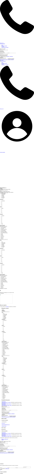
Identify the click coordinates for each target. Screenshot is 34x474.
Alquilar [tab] (1, 188)
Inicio (2, 45)
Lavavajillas (2, 236)
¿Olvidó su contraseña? (11, 59)
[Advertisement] (17, 159)
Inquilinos (1, 214)
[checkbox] (0, 468)
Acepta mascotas (5, 386)
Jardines (2, 235)
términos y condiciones (10, 56)
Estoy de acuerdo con (7, 56)
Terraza (2, 238)
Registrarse (1, 57)
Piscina (4, 396)
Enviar (1, 469)
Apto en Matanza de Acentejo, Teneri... (7, 405)
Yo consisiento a (5, 468)
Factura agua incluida (5, 391)
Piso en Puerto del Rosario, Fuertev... (6, 434)
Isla (0, 191)
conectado (7, 306)
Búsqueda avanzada (4, 63)
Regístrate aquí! (5, 59)
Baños (3, 325)
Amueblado (2, 228)
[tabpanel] (17, 214)
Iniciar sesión (2, 51)
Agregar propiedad (2, 43)
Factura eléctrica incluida (6, 392)
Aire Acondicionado (5, 387)
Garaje (2, 233)
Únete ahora (1, 59)
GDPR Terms (7, 468)
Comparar (1, 473)
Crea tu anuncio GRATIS (5, 47)
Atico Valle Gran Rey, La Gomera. (6, 402)
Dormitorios (1, 199)
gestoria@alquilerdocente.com (6, 424)
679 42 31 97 (1, 108)
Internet (2, 234)
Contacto (3, 46)
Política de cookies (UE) (5, 439)
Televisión (2, 237)
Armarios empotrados (4, 229)
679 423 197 (3, 423)
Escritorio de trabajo (3, 231)
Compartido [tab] (1, 189)
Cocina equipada (3, 230)
